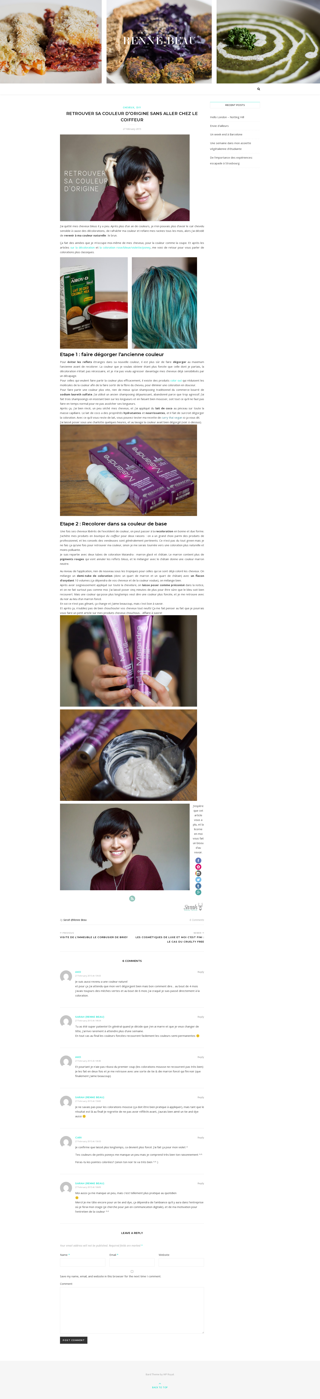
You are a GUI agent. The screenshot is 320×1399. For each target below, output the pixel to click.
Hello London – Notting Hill (227, 117)
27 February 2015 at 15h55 (88, 1141)
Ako (78, 971)
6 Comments (197, 920)
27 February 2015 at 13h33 (88, 975)
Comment (66, 1283)
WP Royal (168, 1374)
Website (164, 1255)
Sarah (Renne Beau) (89, 1016)
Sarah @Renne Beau (75, 920)
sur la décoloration (82, 247)
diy (138, 107)
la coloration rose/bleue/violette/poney (125, 247)
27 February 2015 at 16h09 (88, 1187)
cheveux (128, 107)
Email (113, 1255)
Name (65, 1255)
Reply (201, 972)
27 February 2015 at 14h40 (88, 1060)
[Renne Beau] (160, 40)
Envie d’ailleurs (219, 126)
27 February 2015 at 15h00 (88, 1101)
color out (176, 380)
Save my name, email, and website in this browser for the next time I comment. (110, 1276)
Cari (78, 1137)
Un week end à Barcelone (226, 134)
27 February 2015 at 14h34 (88, 1020)
